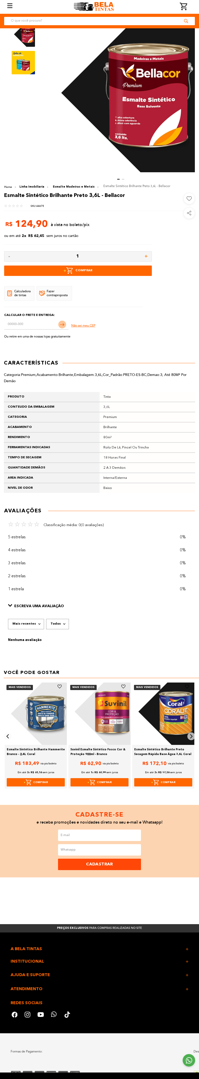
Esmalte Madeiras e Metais (74, 187)
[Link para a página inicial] (10, 187)
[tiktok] (67, 1015)
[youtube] (41, 1015)
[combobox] (99, 21)
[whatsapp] (54, 1015)
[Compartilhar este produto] (189, 213)
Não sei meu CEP (83, 326)
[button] (99, 606)
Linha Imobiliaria (31, 187)
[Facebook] (14, 1015)
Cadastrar (99, 864)
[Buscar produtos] (186, 21)
